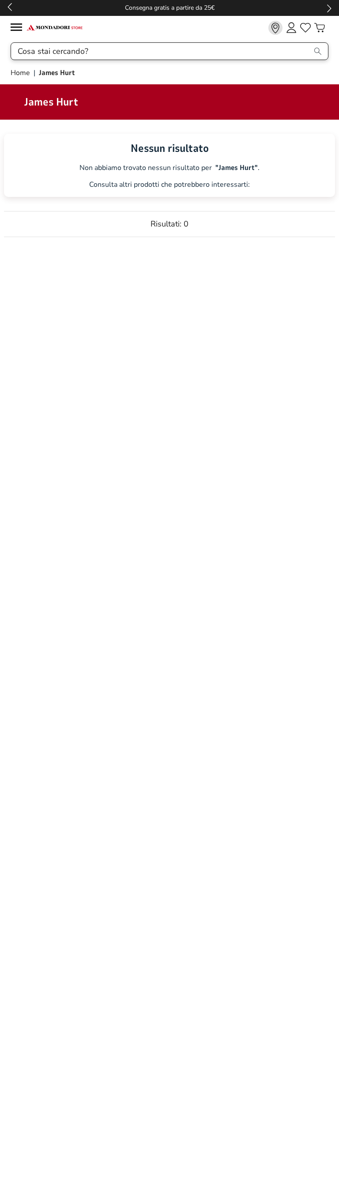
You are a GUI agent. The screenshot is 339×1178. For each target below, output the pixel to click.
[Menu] (18, 28)
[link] (275, 28)
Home (21, 73)
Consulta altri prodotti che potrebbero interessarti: (169, 184)
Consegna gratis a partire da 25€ (170, 8)
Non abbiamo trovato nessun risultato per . (169, 168)
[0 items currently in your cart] (319, 28)
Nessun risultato (170, 148)
